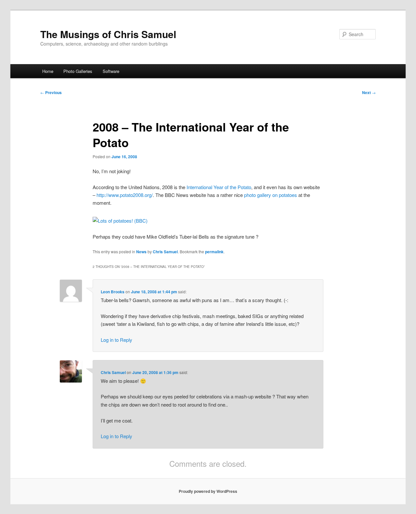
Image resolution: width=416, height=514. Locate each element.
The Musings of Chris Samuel (108, 34)
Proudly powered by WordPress (208, 491)
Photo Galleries (77, 71)
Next (369, 92)
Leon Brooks (112, 292)
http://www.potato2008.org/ (125, 194)
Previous (51, 92)
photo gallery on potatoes (270, 194)
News (141, 252)
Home (47, 71)
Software (111, 71)
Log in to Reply (116, 339)
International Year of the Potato (219, 187)
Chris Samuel (165, 252)
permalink (214, 252)
